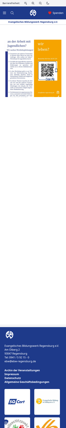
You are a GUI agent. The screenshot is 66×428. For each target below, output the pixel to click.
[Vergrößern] (33, 3)
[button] (6, 422)
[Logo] (33, 335)
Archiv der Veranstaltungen (22, 370)
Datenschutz (12, 378)
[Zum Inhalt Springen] (25, 3)
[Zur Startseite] (8, 335)
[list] (33, 376)
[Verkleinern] (40, 3)
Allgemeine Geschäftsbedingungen (26, 382)
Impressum (11, 374)
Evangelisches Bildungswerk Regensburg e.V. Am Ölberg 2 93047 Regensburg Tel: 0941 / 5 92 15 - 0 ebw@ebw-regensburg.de (31, 353)
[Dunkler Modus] (48, 3)
